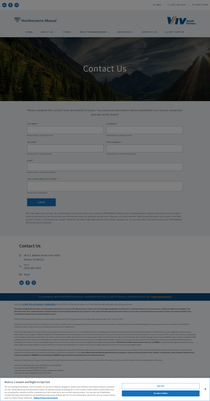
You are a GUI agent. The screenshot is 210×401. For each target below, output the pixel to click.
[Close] (205, 389)
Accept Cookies (161, 393)
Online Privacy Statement (46, 398)
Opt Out (160, 386)
